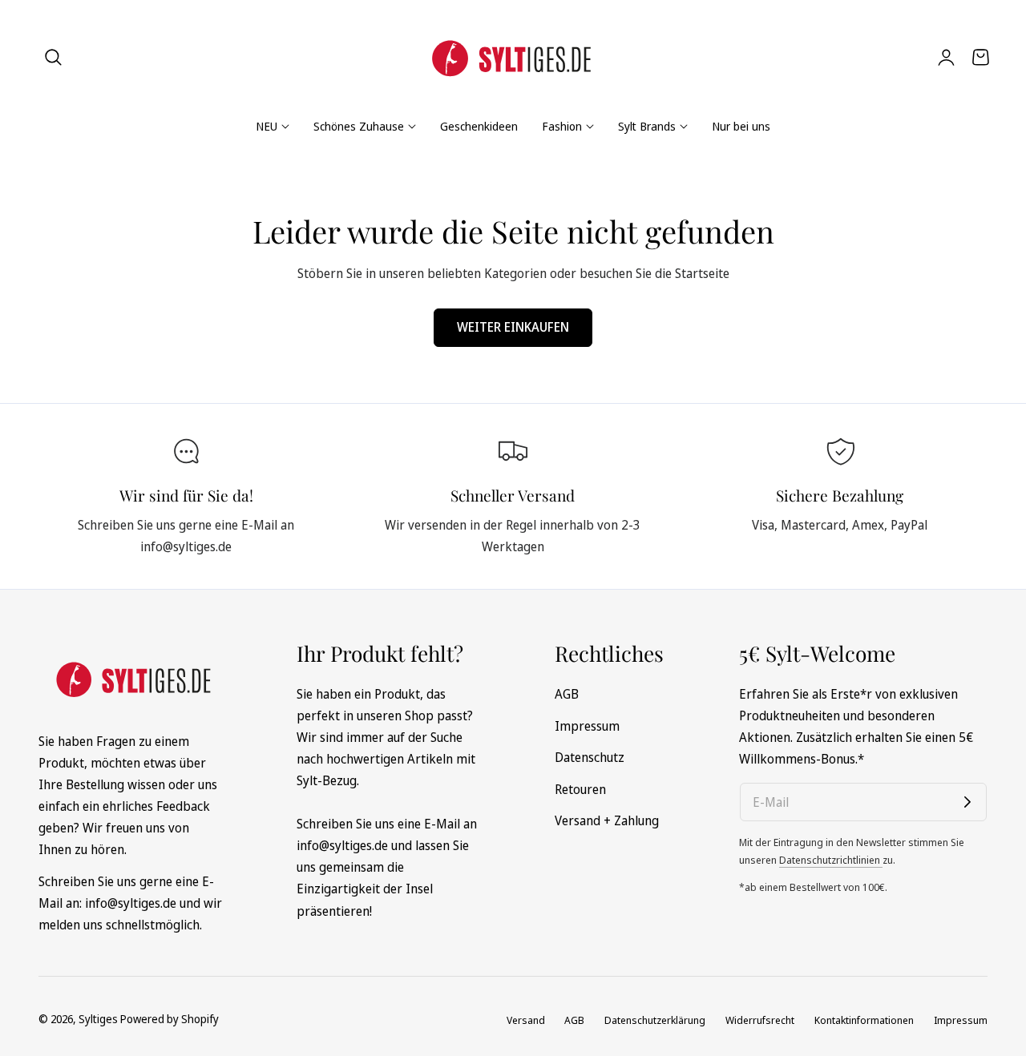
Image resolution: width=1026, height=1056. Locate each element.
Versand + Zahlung (607, 820)
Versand (526, 1020)
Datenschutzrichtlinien (831, 859)
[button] (53, 57)
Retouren (580, 788)
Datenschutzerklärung (654, 1020)
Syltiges (98, 1018)
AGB (567, 694)
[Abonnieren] (967, 802)
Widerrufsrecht (759, 1020)
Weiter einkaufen (513, 327)
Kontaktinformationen (864, 1020)
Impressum (587, 725)
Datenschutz (589, 757)
